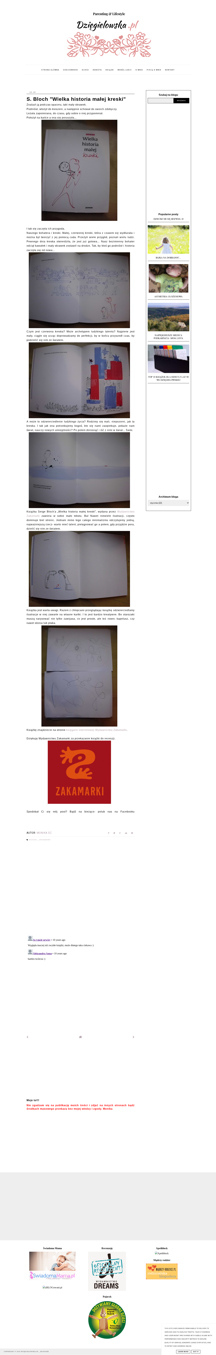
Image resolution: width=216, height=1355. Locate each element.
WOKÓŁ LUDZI (125, 70)
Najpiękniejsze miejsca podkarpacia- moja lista (168, 337)
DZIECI (85, 70)
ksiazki (33, 840)
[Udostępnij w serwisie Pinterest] (132, 833)
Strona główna (50, 70)
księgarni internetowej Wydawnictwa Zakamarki (96, 730)
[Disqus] (81, 888)
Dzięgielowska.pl (30, 1351)
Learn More (183, 1351)
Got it (196, 1351)
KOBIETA (97, 70)
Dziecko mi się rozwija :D (168, 218)
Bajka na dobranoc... (168, 257)
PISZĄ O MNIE (154, 70)
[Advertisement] (81, 1070)
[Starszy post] (134, 1037)
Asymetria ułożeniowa (168, 296)
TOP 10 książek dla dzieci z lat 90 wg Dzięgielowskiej (168, 378)
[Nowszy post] (27, 1037)
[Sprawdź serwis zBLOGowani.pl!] (52, 1287)
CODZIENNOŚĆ (70, 70)
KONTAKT (170, 70)
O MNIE (139, 70)
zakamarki (45, 840)
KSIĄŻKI (110, 70)
